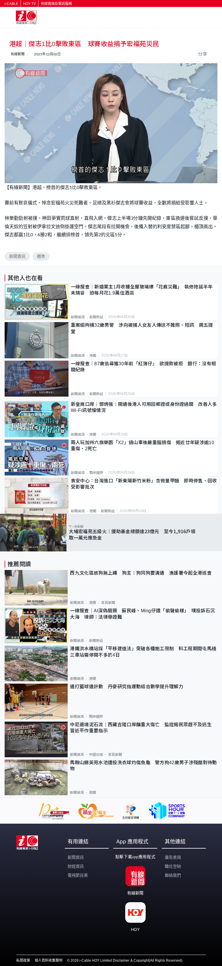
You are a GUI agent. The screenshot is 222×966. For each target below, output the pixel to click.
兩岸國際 (96, 473)
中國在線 (96, 755)
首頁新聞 (108, 603)
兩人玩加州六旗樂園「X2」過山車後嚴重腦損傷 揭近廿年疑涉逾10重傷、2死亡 (142, 445)
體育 (41, 256)
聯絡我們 (173, 875)
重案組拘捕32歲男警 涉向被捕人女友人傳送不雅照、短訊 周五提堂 (142, 328)
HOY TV (29, 4)
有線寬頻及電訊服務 (56, 4)
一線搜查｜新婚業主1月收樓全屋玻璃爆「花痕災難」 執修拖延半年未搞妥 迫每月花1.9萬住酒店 (142, 289)
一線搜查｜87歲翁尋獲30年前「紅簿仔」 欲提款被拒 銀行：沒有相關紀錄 (143, 366)
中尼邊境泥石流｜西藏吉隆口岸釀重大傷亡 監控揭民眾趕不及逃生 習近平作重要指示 (143, 727)
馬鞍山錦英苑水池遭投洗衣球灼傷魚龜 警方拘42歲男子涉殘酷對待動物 (143, 765)
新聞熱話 (96, 317)
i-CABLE (11, 4)
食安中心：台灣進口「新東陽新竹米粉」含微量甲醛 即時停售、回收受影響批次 (144, 483)
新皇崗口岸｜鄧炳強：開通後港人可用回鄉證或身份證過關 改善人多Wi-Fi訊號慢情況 (144, 407)
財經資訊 (76, 866)
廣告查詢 (173, 857)
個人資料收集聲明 (48, 960)
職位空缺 (173, 866)
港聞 (92, 356)
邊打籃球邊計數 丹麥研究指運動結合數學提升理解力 (126, 686)
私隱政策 (23, 960)
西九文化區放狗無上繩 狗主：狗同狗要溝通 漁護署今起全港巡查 (141, 573)
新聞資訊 (17, 256)
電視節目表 (78, 875)
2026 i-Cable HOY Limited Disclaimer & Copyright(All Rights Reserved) (126, 960)
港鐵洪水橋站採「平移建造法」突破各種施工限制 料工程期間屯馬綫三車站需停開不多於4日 (143, 651)
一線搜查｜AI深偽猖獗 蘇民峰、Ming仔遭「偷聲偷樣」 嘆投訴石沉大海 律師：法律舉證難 (142, 613)
